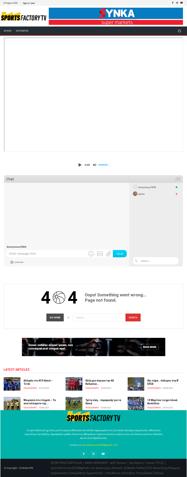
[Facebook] (173, 3)
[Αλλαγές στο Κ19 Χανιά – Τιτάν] (12, 384)
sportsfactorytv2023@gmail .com (100, 445)
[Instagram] (177, 3)
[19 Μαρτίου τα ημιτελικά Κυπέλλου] (136, 403)
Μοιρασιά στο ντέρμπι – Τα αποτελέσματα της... (40, 401)
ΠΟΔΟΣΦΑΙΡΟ (30, 388)
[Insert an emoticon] (91, 253)
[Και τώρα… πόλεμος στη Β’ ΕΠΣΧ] (136, 384)
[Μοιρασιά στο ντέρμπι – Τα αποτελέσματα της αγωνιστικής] (12, 403)
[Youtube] (181, 3)
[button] (179, 31)
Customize (18, 262)
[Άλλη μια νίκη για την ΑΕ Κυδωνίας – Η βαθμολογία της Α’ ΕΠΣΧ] (74, 384)
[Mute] (95, 165)
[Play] (80, 165)
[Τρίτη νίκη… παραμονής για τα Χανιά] (74, 403)
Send (120, 253)
